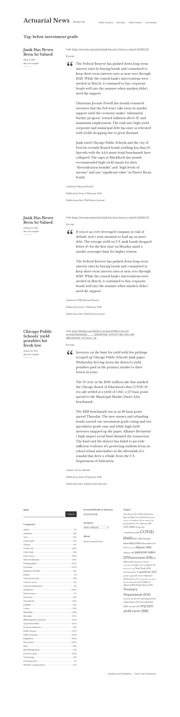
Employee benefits (31, 571)
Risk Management (31, 650)
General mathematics (33, 586)
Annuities (27, 533)
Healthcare (28, 590)
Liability (27, 605)
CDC (128, 527)
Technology (28, 657)
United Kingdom (148, 599)
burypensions (130, 523)
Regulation (28, 638)
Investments (151, 22)
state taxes (134, 582)
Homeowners (29, 593)
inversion (142, 557)
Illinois (143, 547)
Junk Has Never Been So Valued (38, 52)
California (145, 524)
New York (143, 568)
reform (143, 579)
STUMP (146, 582)
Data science (29, 556)
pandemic (148, 572)
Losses (26, 608)
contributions (131, 532)
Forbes (131, 548)
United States (131, 602)
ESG (138, 539)
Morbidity (28, 612)
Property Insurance (32, 627)
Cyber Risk (28, 552)
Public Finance (135, 22)
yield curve (135, 611)
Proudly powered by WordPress (119, 674)
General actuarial (31, 578)
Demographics (30, 563)
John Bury (140, 562)
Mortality (121, 22)
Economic (28, 567)
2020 (127, 514)
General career (30, 582)
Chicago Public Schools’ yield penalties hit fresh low (37, 338)
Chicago (139, 527)
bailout (137, 520)
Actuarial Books (90, 514)
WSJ (146, 606)
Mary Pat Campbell (31, 63)
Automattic (151, 674)
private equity (130, 576)
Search (71, 514)
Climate (26, 545)
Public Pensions (106, 22)
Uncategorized (30, 661)
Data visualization (31, 560)
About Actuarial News (93, 541)
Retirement (28, 642)
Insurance (27, 597)
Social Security (30, 653)
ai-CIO (137, 514)
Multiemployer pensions (34, 620)
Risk (25, 646)
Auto (25, 537)
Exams (26, 575)
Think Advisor (144, 585)
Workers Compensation (34, 665)
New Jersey (129, 568)
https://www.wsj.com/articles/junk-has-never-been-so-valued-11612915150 (110, 49)
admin (26, 530)
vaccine (134, 606)
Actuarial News (46, 20)
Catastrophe (28, 541)
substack (129, 585)
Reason (133, 579)
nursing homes (131, 572)
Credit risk (28, 548)
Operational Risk (31, 623)
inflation (128, 553)
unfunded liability (131, 599)
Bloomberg (148, 520)
